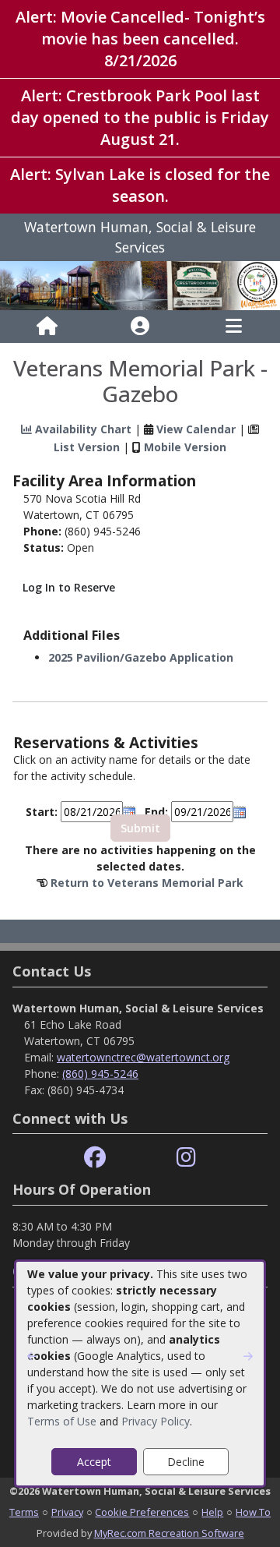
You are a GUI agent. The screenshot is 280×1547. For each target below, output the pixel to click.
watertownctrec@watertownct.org (143, 1057)
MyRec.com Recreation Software (169, 1533)
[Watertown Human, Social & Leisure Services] (140, 284)
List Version (87, 447)
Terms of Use (61, 1421)
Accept (94, 1461)
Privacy (67, 1512)
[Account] (140, 326)
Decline (186, 1461)
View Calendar (196, 429)
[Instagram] (186, 1157)
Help (212, 1512)
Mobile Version (185, 447)
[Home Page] (47, 326)
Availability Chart (81, 429)
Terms (24, 1512)
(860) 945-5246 (100, 1073)
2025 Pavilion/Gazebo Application (140, 657)
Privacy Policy (155, 1421)
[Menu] (234, 326)
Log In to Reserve (69, 587)
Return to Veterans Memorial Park (147, 882)
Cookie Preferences (142, 1512)
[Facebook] (95, 1157)
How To (253, 1512)
